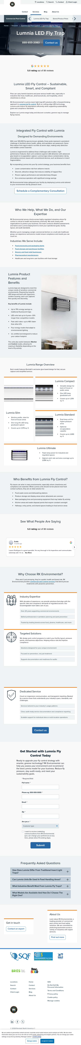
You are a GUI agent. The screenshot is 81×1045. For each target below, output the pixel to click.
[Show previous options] (29, 18)
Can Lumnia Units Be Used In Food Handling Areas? (36, 879)
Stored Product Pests (60, 19)
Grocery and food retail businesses (28, 252)
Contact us (51, 42)
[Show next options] (75, 18)
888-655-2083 (31, 42)
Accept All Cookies (47, 1041)
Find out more (57, 937)
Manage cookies (53, 1001)
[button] (40, 54)
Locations (40, 2)
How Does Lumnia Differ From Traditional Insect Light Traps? (37, 871)
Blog (30, 992)
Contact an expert (16, 929)
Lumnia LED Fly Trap (41, 19)
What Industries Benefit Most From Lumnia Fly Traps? (37, 886)
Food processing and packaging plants (29, 246)
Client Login (72, 2)
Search (51, 2)
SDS (49, 982)
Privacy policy (52, 994)
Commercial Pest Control (15, 19)
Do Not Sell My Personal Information (55, 986)
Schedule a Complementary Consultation (40, 190)
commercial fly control (27, 104)
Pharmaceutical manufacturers (26, 255)
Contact (61, 2)
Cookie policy (52, 997)
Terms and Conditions (55, 991)
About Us (32, 995)
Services (14, 26)
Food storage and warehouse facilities (29, 249)
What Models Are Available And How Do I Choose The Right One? (37, 894)
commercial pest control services (42, 582)
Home (6, 26)
